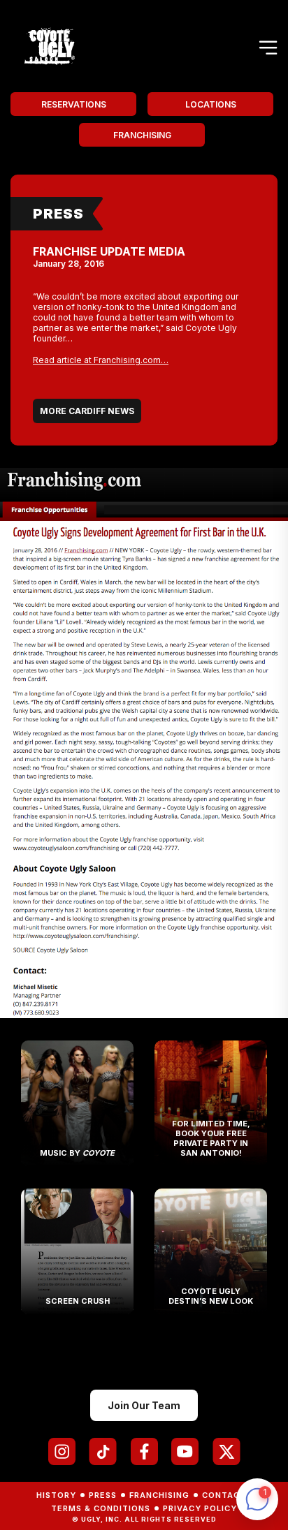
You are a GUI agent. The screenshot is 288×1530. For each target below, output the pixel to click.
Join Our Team (144, 1405)
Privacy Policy (200, 1508)
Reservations (73, 104)
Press (58, 213)
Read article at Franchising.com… (100, 360)
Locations (210, 104)
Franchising (142, 135)
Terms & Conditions (100, 1508)
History (56, 1495)
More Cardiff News (87, 411)
